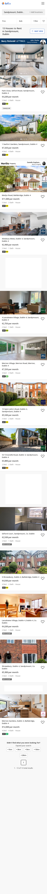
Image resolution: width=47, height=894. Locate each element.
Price (4, 21)
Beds (20, 21)
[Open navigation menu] (43, 3)
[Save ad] (42, 92)
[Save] (43, 21)
